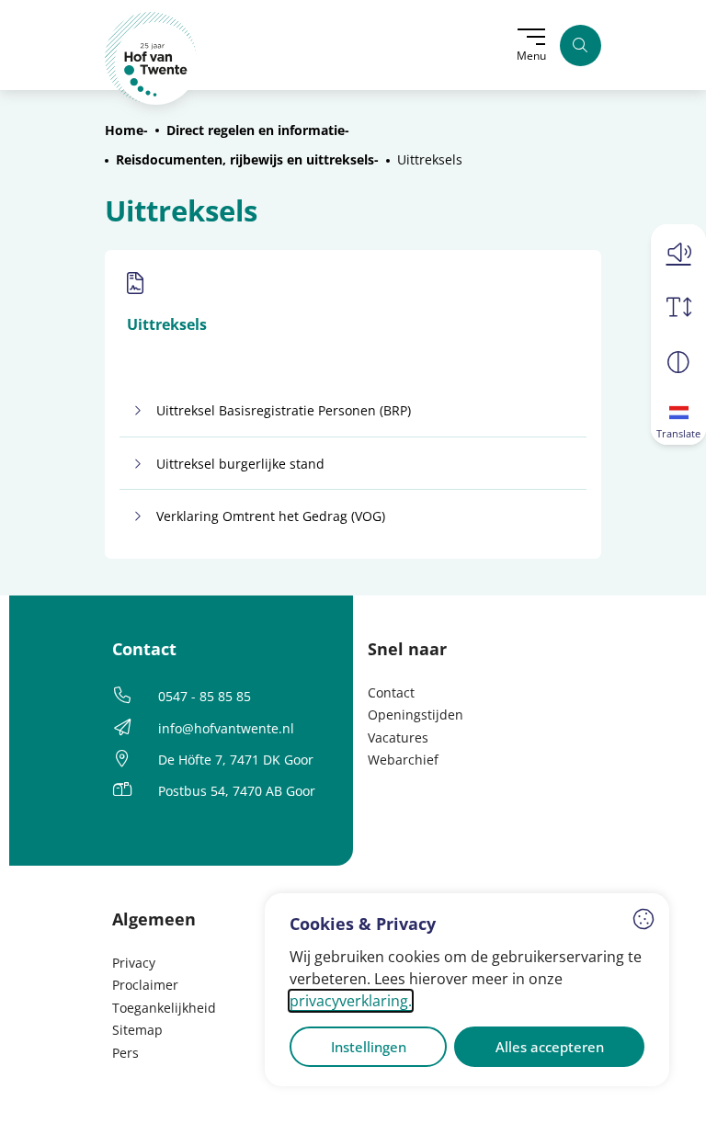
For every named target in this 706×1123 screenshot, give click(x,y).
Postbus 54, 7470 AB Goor (236, 791)
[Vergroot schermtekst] (678, 307)
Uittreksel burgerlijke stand (240, 463)
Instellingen (368, 1047)
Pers (125, 1052)
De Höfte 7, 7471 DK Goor (235, 759)
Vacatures (398, 737)
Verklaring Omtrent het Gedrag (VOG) (270, 516)
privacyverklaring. (351, 1001)
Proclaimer (145, 984)
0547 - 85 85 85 (204, 696)
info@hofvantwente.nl (226, 728)
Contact (391, 692)
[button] (678, 251)
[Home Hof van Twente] (151, 58)
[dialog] (467, 989)
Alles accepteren (549, 1047)
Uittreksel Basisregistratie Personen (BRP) (283, 410)
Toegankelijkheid (164, 1007)
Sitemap (137, 1029)
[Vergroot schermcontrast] (678, 362)
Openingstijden (415, 714)
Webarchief (403, 759)
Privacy (133, 962)
